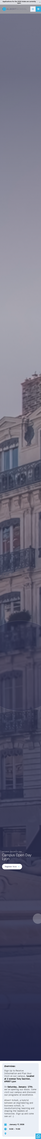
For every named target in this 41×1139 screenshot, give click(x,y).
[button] (33, 9)
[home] (14, 9)
